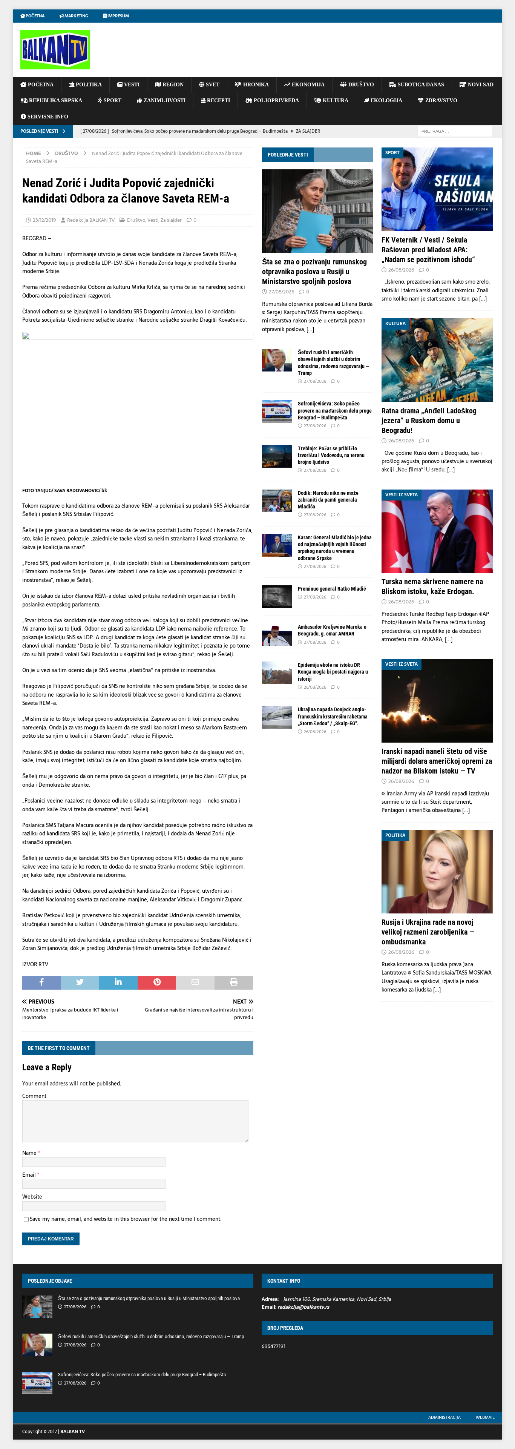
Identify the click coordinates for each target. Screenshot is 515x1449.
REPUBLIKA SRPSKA (55, 100)
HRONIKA (255, 84)
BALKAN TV (72, 1431)
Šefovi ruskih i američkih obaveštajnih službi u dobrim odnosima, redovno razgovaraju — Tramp (151, 1336)
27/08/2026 (281, 292)
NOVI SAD (480, 84)
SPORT (111, 100)
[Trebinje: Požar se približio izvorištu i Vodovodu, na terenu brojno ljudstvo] (277, 456)
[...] (310, 329)
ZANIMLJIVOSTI (163, 100)
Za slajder (171, 220)
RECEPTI (217, 100)
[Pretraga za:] (455, 131)
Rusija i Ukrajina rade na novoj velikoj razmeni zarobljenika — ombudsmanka (428, 932)
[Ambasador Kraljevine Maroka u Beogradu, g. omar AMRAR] (277, 634)
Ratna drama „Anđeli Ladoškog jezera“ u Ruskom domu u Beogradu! (429, 420)
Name (30, 1153)
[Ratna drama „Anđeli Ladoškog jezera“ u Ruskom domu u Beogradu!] (437, 360)
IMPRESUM (118, 15)
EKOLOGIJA (385, 100)
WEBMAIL (485, 1417)
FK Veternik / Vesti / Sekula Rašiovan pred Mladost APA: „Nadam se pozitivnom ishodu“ (428, 249)
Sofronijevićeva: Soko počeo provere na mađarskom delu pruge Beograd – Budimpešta (335, 410)
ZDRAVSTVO (440, 100)
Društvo (136, 220)
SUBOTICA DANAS (420, 84)
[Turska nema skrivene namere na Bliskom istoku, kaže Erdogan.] (437, 531)
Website (32, 1197)
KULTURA (334, 100)
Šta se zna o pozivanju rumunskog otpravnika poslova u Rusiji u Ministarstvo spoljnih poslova (314, 271)
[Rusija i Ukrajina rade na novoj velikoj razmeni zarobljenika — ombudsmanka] (437, 871)
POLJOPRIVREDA (275, 100)
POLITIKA (88, 84)
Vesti (152, 220)
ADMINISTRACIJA (444, 1417)
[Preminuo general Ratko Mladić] (277, 596)
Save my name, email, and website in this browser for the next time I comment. (126, 1219)
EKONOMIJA (307, 84)
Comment (34, 1096)
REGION (172, 84)
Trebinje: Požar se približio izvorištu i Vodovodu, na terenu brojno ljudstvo (331, 455)
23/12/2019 (44, 220)
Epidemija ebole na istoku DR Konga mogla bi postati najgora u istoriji (333, 672)
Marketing (76, 15)
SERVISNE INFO (47, 117)
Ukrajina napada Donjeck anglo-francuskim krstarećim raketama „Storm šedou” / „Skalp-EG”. (333, 716)
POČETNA (40, 84)
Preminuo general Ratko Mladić (332, 589)
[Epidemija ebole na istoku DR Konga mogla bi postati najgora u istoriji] (277, 673)
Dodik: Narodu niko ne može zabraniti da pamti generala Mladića (328, 500)
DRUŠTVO (360, 84)
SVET (211, 84)
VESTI (131, 84)
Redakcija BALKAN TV (91, 220)
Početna (34, 15)
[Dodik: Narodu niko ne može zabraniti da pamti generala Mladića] (277, 501)
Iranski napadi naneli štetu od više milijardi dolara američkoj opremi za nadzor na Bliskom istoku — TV (437, 761)
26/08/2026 (315, 687)
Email (29, 1175)
